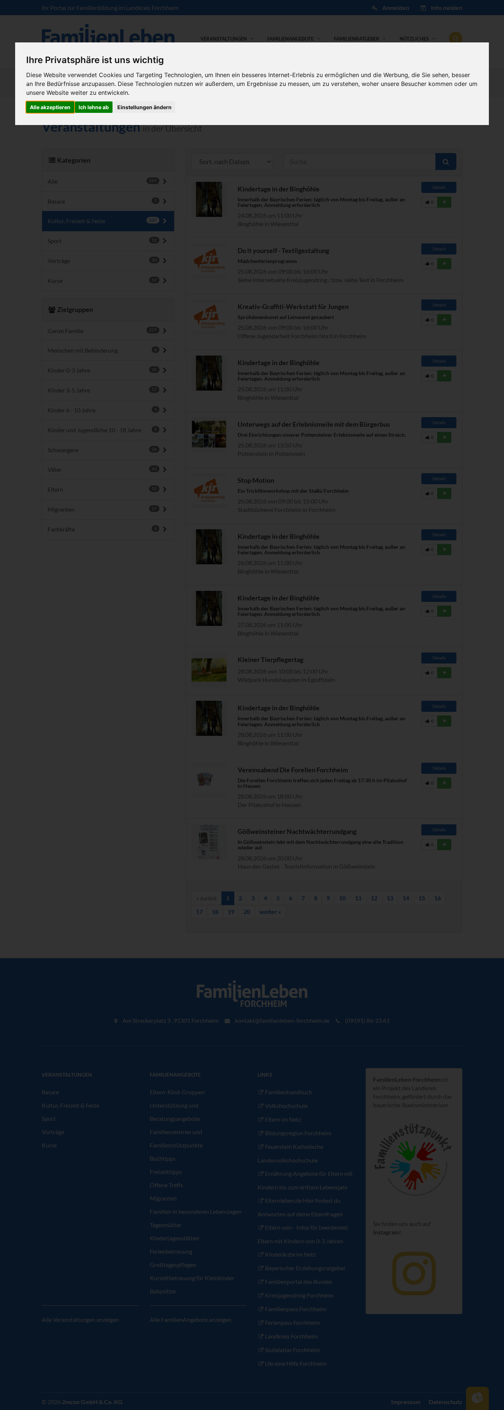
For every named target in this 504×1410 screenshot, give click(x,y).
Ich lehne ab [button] (94, 107)
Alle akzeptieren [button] (50, 107)
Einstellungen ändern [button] (144, 107)
